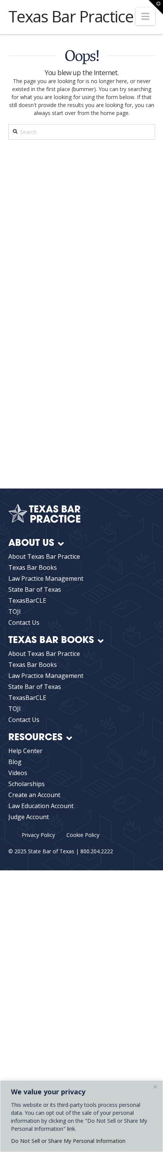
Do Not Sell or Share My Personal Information (68, 1140)
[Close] (155, 1086)
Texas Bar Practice (70, 16)
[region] (81, 1116)
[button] (145, 16)
